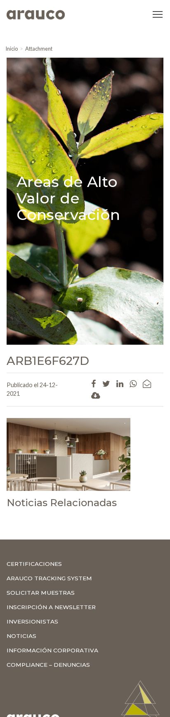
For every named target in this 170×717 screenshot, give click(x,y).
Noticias (21, 636)
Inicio (11, 48)
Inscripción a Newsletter (51, 607)
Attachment (38, 48)
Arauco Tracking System (49, 578)
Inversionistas (32, 621)
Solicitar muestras (41, 592)
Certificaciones (34, 564)
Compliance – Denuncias (48, 664)
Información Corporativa (52, 650)
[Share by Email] (147, 383)
